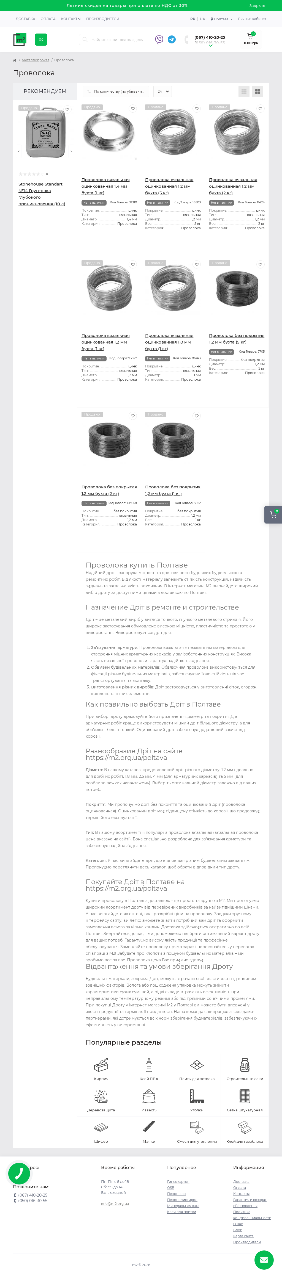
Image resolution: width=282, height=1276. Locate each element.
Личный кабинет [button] (252, 19)
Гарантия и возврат (250, 1200)
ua (202, 19)
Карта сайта (243, 1236)
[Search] (85, 39)
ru (192, 19)
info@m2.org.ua (115, 1204)
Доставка (25, 19)
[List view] (244, 91)
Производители (102, 19)
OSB (170, 1188)
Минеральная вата (183, 1206)
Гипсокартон (178, 1182)
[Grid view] (257, 91)
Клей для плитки (181, 1212)
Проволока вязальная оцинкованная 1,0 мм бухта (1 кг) (169, 342)
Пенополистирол (182, 1200)
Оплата (48, 19)
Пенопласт (176, 1194)
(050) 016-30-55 (209, 42)
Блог (237, 1230)
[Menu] (41, 40)
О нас (238, 1224)
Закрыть (257, 5)
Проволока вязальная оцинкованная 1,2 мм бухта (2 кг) (233, 186)
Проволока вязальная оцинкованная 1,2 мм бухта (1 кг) (106, 342)
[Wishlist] (67, 109)
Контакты (71, 19)
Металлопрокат (35, 60)
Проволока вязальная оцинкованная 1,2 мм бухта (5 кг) (169, 186)
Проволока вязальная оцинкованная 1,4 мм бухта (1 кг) (106, 186)
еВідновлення (245, 1206)
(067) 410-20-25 (209, 37)
